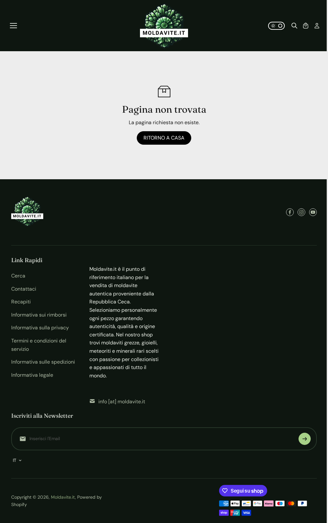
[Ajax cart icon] (305, 25)
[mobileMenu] (13, 26)
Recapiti (21, 301)
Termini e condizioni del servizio (38, 344)
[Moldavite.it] (164, 25)
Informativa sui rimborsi (39, 314)
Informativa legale (32, 375)
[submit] (305, 439)
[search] (294, 25)
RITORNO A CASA (164, 137)
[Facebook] (290, 212)
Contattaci (23, 289)
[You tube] (313, 212)
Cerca (18, 275)
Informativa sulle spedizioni (43, 361)
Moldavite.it (63, 497)
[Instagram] (301, 212)
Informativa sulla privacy (40, 327)
